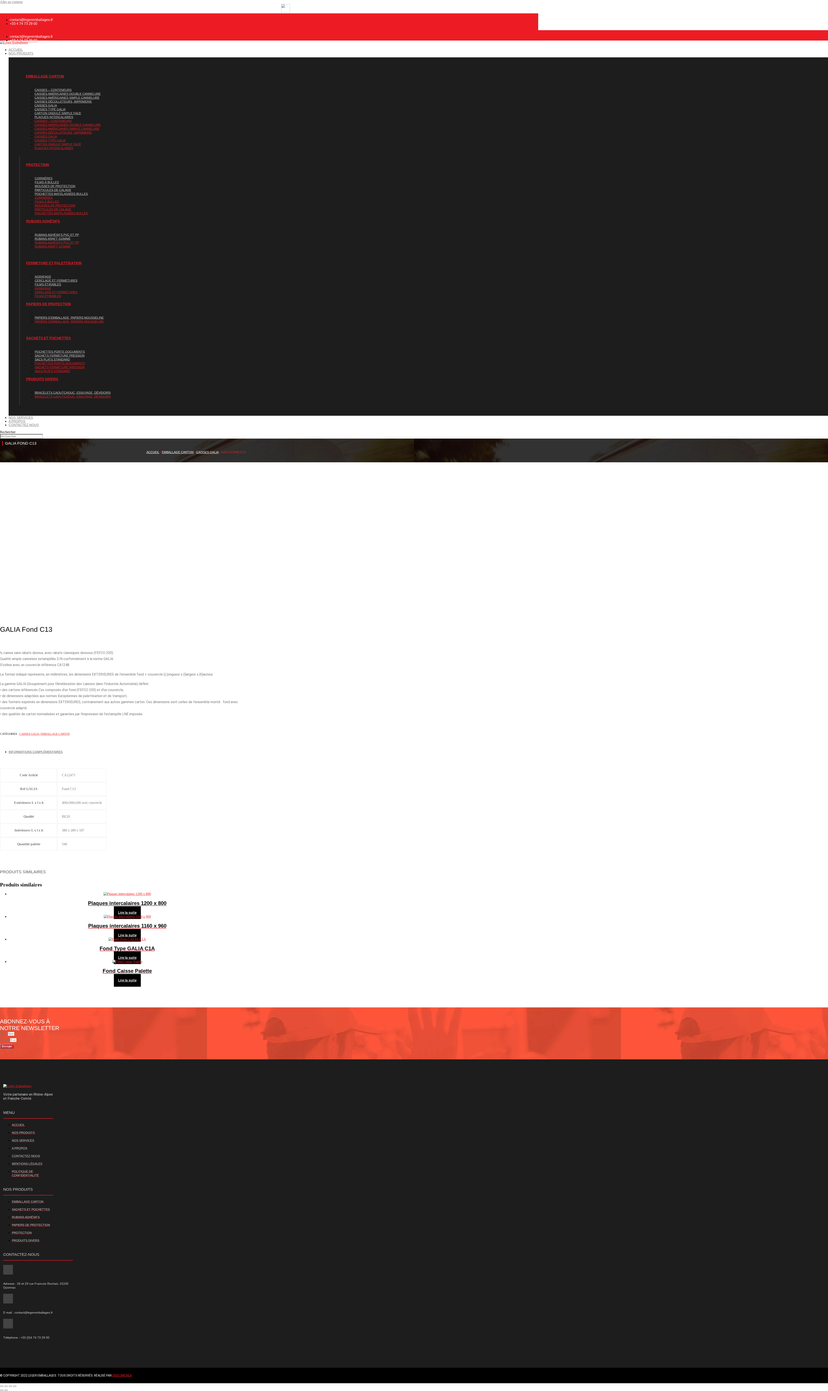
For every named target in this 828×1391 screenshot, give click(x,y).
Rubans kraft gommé (53, 238)
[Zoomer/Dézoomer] (1, 1386)
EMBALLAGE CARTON (45, 76)
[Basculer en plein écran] (6, 1386)
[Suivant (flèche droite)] (6, 1390)
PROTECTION (37, 165)
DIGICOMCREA (122, 1375)
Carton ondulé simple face (57, 113)
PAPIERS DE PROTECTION (48, 304)
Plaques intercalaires (53, 117)
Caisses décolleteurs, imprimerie (63, 101)
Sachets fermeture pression (60, 355)
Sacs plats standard (52, 359)
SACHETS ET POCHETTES (48, 338)
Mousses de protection (55, 186)
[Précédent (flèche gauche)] (1, 1390)
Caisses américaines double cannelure (67, 94)
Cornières (43, 178)
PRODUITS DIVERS (42, 379)
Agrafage (43, 276)
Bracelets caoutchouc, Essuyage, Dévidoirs (73, 392)
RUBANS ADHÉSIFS (43, 221)
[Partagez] (10, 1386)
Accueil (152, 452)
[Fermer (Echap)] (14, 1386)
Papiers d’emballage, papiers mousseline (69, 317)
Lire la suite (127, 913)
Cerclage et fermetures (56, 280)
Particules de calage (53, 190)
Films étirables (48, 284)
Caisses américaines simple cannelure (66, 97)
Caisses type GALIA (50, 109)
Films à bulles (47, 182)
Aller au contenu (11, 2)
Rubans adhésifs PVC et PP (57, 235)
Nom (4, 1034)
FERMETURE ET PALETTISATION (54, 263)
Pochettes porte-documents (60, 351)
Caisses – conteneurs (53, 90)
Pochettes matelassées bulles (61, 194)
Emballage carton (178, 452)
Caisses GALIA (45, 105)
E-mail (5, 1040)
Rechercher (8, 432)
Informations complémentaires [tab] (36, 752)
